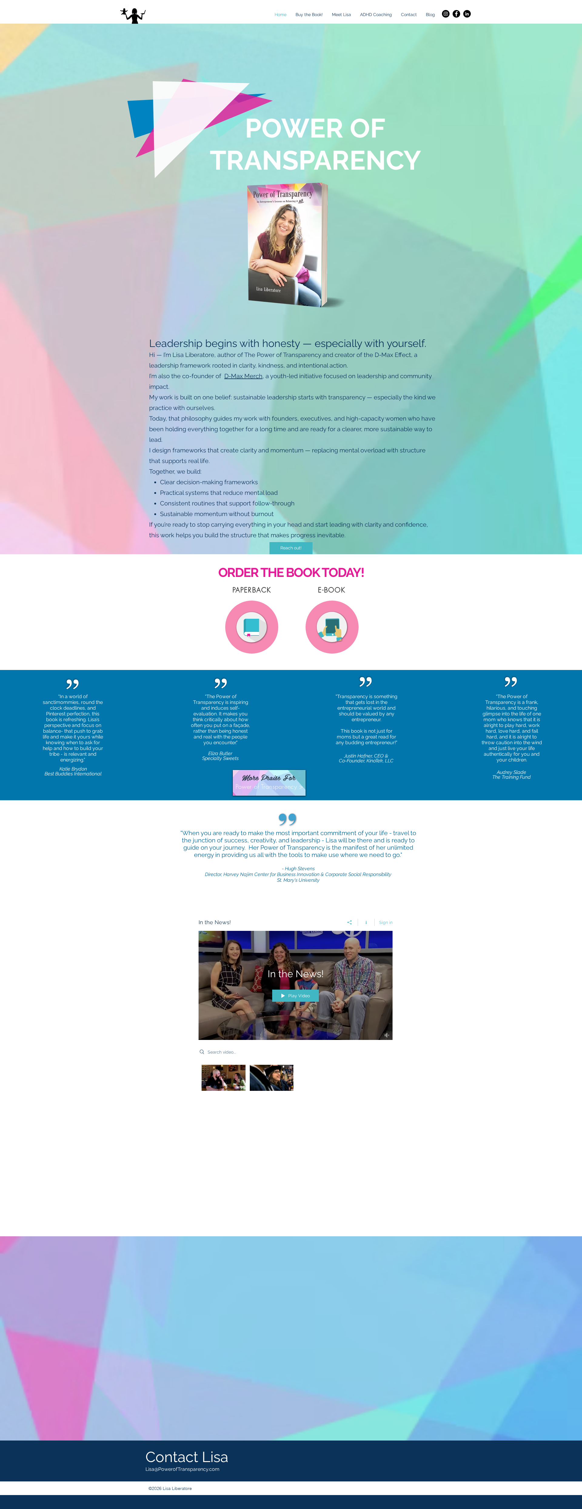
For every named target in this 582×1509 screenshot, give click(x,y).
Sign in (386, 922)
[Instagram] (446, 14)
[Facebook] (456, 14)
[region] (251, 627)
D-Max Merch (243, 376)
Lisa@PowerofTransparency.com (182, 1469)
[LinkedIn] (467, 14)
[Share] (349, 922)
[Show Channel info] (366, 922)
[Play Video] (223, 1077)
